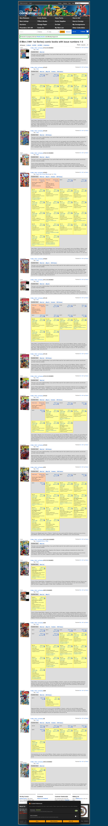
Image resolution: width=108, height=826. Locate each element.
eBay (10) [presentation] (48, 71)
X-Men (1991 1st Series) (36, 48)
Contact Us (86, 821)
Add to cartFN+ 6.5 (42, 315)
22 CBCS (40, 45)
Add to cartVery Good (42, 634)
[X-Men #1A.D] (24, 74)
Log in (30, 3)
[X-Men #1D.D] (24, 403)
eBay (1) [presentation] (47, 157)
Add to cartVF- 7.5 (84, 305)
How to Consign (78, 21)
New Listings (24, 21)
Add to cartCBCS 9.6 (56, 224)
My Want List (59, 28)
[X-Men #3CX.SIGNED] (24, 770)
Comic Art (40, 28)
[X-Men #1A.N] (24, 138)
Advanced (68, 31)
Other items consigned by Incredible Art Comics (36, 198)
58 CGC (34, 45)
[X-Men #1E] (24, 474)
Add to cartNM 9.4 (42, 726)
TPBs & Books (42, 21)
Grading (59, 3)
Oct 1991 (82, 47)
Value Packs (59, 18)
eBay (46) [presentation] (48, 722)
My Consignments (79, 24)
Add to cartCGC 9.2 (42, 520)
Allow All (71, 821)
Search (62, 31)
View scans (62, 77)
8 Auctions (46, 45)
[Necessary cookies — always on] (76, 811)
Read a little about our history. (26, 813)
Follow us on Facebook (42, 798)
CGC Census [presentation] (60, 71)
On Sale (57, 24)
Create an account (23, 3)
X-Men (37, 49)
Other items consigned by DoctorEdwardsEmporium (50, 243)
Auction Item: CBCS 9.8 (42, 180)
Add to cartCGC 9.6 (83, 97)
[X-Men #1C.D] (24, 305)
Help (73, 3)
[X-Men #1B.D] (24, 180)
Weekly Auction (41, 36)
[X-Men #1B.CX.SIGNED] (24, 160)
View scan (76, 98)
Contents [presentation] (53, 71)
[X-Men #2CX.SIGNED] (24, 596)
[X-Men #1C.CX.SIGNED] (24, 285)
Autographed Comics (40, 541)
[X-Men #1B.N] (24, 266)
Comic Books (41, 18)
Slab (46, 102)
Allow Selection (54, 821)
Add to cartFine (70, 315)
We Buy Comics (23, 798)
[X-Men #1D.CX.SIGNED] (24, 383)
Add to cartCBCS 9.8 (70, 75)
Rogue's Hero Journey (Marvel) (42, 174)
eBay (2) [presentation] (47, 284)
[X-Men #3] (24, 725)
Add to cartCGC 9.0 (56, 520)
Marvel (86, 47)
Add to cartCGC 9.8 (83, 75)
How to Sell (76, 18)
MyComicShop (30, 12)
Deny (37, 821)
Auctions (23, 24)
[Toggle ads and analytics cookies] (76, 816)
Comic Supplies (60, 21)
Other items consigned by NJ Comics (51, 221)
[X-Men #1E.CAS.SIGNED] (24, 548)
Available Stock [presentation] (34, 52)
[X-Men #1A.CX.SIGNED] (24, 54)
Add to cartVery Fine (42, 75)
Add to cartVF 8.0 (70, 726)
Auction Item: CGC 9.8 (42, 403)
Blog (69, 3)
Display (78, 44)
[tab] (34, 52)
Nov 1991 (82, 590)
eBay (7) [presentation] (47, 176)
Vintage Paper (42, 24)
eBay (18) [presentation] (48, 471)
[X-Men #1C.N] (24, 361)
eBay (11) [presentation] (48, 627)
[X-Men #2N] (24, 698)
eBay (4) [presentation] (47, 302)
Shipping (65, 3)
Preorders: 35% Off (26, 28)
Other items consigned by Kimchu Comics (80, 94)
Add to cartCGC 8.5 (56, 236)
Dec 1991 (82, 718)
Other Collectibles (79, 28)
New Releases (24, 18)
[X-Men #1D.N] (24, 452)
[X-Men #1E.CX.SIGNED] (24, 568)
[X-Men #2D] (24, 630)
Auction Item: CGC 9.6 (56, 180)
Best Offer (63, 76)
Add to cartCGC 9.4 (70, 224)
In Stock (29, 45)
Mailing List (79, 798)
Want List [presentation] (42, 52)
